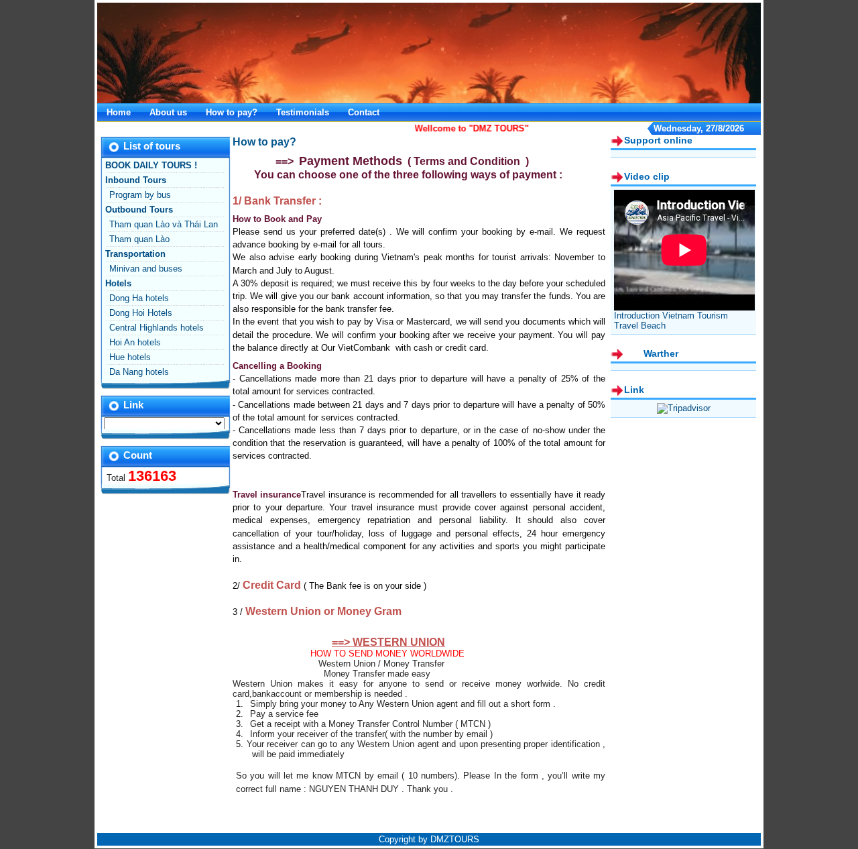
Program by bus (140, 195)
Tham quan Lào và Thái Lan (163, 224)
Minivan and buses (145, 269)
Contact (363, 112)
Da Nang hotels (139, 372)
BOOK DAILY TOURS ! (151, 165)
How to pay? (231, 112)
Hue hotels (130, 357)
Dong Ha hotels (139, 298)
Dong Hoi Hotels (140, 313)
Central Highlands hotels (156, 328)
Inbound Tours (135, 180)
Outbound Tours (139, 210)
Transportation (135, 254)
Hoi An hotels (135, 342)
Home (119, 112)
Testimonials (302, 112)
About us (168, 112)
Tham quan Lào (139, 239)
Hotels (118, 283)
